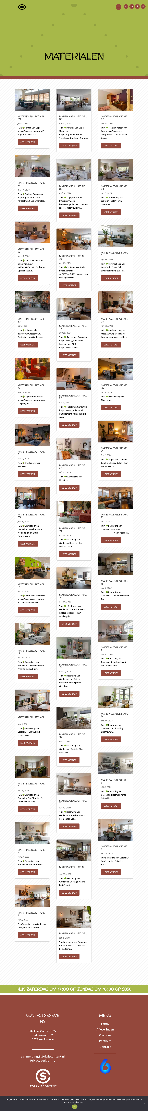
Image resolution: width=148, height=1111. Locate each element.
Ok (74, 1107)
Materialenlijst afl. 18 (114, 516)
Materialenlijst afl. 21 (114, 449)
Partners (105, 1041)
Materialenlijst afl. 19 (73, 530)
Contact (105, 1047)
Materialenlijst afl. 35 (73, 187)
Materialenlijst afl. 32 (73, 257)
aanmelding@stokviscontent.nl (43, 1056)
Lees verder (28, 142)
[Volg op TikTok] (137, 6)
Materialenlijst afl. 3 (114, 848)
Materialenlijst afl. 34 (114, 187)
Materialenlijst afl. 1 (73, 933)
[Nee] (144, 1103)
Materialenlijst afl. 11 (31, 718)
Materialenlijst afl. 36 (31, 184)
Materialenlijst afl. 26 (73, 397)
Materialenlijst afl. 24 (31, 453)
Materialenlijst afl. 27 (31, 386)
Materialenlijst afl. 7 (73, 802)
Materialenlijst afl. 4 (73, 868)
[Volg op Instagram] (131, 6)
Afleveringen (105, 1029)
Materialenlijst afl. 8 (31, 785)
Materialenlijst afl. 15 (114, 582)
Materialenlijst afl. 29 (73, 327)
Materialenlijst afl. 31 (114, 254)
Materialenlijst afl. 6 (114, 781)
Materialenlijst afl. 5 (31, 851)
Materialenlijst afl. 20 (31, 516)
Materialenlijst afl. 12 (114, 649)
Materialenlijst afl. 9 (114, 715)
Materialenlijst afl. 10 (73, 736)
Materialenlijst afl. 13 (73, 666)
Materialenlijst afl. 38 (73, 118)
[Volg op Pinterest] (143, 6)
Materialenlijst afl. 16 (73, 596)
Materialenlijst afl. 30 (31, 320)
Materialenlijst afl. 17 (31, 586)
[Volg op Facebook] (126, 6)
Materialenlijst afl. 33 (31, 250)
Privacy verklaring (42, 1060)
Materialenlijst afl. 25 (114, 386)
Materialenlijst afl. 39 (31, 118)
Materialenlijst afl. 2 (31, 914)
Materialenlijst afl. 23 (73, 467)
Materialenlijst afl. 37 (114, 118)
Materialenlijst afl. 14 (31, 652)
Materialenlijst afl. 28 (114, 320)
